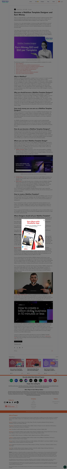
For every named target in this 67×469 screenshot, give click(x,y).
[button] (44, 220)
